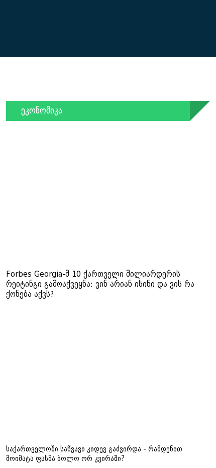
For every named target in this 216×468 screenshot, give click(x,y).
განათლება (153, 85)
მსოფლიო (113, 85)
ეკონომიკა (75, 85)
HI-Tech (183, 95)
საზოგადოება (31, 85)
